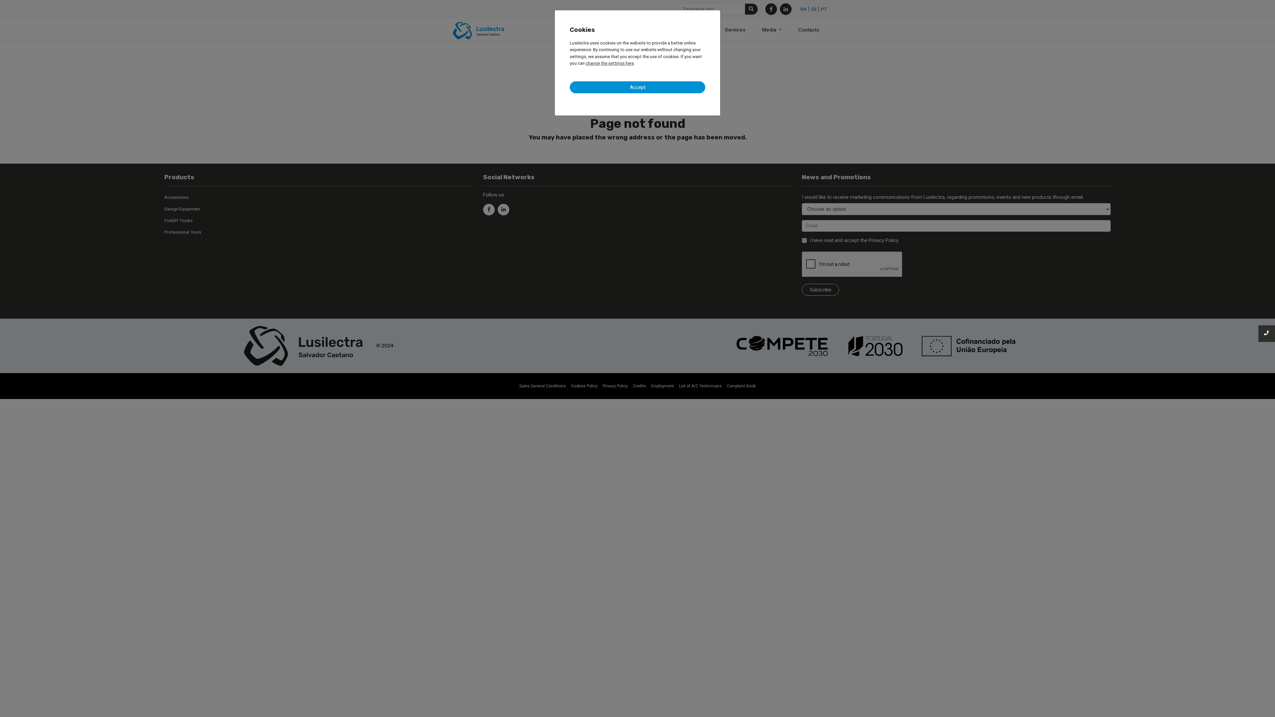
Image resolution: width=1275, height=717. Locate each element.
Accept (637, 87)
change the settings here (610, 63)
